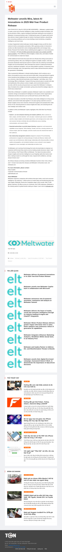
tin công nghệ (16, 547)
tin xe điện (22, 547)
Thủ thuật (27, 398)
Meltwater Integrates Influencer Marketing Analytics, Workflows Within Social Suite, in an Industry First (39, 336)
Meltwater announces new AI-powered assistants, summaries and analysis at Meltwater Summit (37, 300)
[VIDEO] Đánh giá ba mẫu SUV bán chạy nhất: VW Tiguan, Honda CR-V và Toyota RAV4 (38, 497)
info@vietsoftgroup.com (14, 545)
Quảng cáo (40, 548)
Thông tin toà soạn (31, 548)
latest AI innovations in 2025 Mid (36, 258)
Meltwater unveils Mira (20, 258)
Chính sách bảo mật (20, 548)
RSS (46, 548)
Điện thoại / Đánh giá (30, 508)
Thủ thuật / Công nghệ (30, 432)
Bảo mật (27, 381)
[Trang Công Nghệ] (10, 535)
